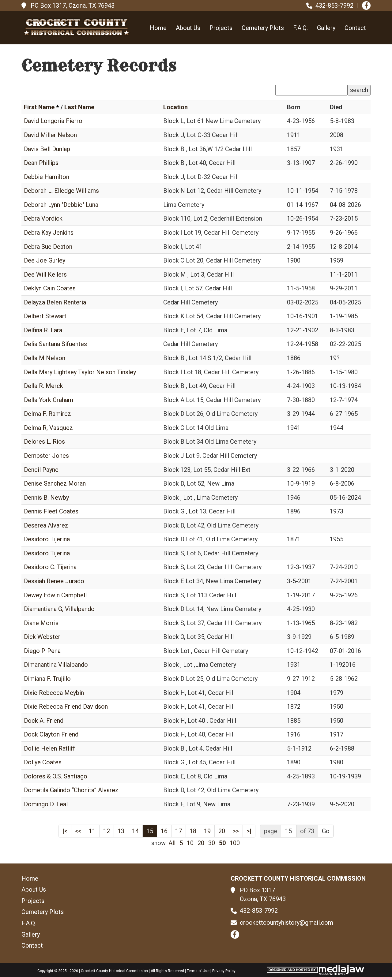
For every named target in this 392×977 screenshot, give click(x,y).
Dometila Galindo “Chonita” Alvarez (71, 790)
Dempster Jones (46, 455)
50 (222, 843)
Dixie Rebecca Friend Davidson (66, 706)
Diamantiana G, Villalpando (59, 609)
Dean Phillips (41, 162)
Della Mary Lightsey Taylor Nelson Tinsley (80, 372)
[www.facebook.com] (366, 5)
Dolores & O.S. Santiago (55, 776)
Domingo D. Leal (46, 804)
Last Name (79, 107)
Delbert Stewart (45, 316)
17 (178, 831)
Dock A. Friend (43, 720)
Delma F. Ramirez (47, 413)
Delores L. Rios (44, 441)
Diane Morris (41, 623)
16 (164, 831)
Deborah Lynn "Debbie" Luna (61, 204)
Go (326, 831)
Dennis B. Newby (46, 497)
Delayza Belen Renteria (55, 302)
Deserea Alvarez (46, 525)
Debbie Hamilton (46, 177)
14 (135, 831)
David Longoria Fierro (53, 121)
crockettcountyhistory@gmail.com (286, 922)
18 (193, 831)
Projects (220, 28)
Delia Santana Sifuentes (55, 344)
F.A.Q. (300, 28)
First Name (39, 107)
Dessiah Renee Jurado (54, 581)
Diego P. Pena (42, 650)
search (359, 90)
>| (249, 831)
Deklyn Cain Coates (50, 288)
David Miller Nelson (50, 135)
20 (221, 831)
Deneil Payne (41, 469)
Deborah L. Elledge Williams (61, 190)
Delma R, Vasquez (48, 427)
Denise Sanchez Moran (55, 483)
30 (211, 843)
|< (64, 831)
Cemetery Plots (263, 28)
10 (190, 843)
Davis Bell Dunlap (47, 149)
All (171, 843)
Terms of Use (198, 971)
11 (92, 831)
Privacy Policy (224, 971)
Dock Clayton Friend (51, 734)
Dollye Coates (43, 762)
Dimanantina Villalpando (56, 664)
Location (175, 107)
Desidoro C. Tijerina (50, 567)
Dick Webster (42, 636)
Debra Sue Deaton (48, 246)
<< (78, 831)
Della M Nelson (44, 358)
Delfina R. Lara (43, 330)
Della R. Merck (43, 386)
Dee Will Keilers (45, 274)
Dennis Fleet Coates (51, 511)
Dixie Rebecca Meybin (54, 692)
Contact (355, 28)
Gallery (326, 28)
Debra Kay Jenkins (49, 232)
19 (207, 831)
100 (235, 843)
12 (106, 831)
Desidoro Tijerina (47, 539)
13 (121, 831)
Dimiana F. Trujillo (47, 678)
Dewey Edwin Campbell (55, 595)
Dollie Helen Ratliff (49, 748)
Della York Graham (48, 400)
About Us (188, 28)
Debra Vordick (43, 218)
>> (236, 831)
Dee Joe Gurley (44, 260)
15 (149, 831)
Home (158, 28)
